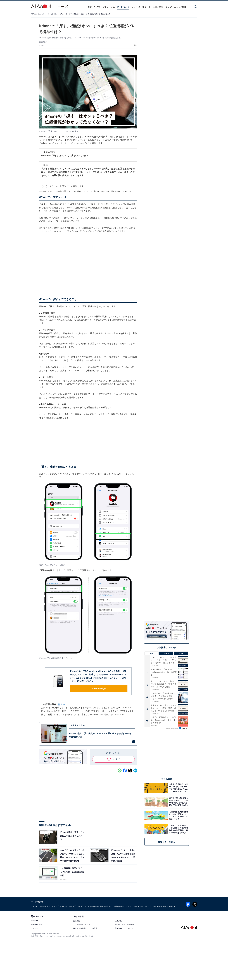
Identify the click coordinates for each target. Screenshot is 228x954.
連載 (89, 7)
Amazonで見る (98, 688)
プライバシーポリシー (81, 924)
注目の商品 (158, 7)
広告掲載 (118, 921)
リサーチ (146, 7)
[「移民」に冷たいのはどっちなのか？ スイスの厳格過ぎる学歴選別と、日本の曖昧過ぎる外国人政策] (178, 829)
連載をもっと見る (166, 842)
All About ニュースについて (125, 928)
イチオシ (34, 928)
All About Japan (37, 924)
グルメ (105, 7)
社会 (113, 7)
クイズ (168, 7)
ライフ (97, 7)
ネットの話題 (180, 7)
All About (34, 921)
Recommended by (172, 728)
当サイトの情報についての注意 (85, 928)
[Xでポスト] (130, 770)
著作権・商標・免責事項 (124, 924)
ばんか (41, 45)
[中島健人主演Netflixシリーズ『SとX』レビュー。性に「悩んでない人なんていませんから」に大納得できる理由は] (178, 788)
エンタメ (136, 7)
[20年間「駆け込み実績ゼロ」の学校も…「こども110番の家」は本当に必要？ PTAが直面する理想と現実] (178, 801)
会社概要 (76, 921)
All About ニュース (37, 14)
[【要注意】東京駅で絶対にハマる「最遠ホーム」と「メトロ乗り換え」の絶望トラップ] (178, 815)
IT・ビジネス (123, 7)
